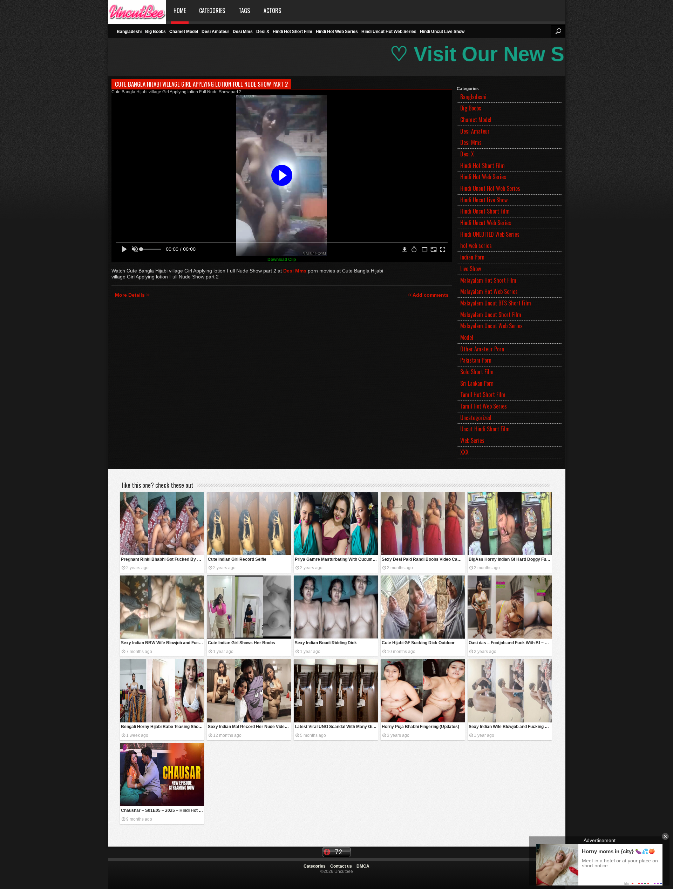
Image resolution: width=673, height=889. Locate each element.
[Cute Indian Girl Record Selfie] (249, 523)
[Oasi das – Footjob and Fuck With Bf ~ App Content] (510, 607)
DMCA (362, 866)
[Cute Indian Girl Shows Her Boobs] (249, 607)
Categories (212, 10)
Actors (272, 10)
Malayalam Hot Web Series (489, 291)
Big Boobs (155, 31)
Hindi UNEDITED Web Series (489, 234)
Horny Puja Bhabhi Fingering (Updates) (420, 726)
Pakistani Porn (475, 360)
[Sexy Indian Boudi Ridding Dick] (336, 607)
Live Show (470, 268)
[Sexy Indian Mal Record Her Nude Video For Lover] (249, 690)
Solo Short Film (477, 372)
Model (466, 337)
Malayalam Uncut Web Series (491, 326)
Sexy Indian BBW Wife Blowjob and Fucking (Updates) (162, 642)
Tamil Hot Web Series (483, 406)
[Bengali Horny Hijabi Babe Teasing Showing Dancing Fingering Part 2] (162, 690)
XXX (464, 452)
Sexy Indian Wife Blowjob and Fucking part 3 (510, 726)
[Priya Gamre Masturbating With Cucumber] (336, 523)
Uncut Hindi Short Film (485, 429)
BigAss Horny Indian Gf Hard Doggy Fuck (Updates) (510, 559)
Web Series (472, 440)
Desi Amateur (215, 31)
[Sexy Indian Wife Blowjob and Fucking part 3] (510, 690)
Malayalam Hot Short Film (488, 280)
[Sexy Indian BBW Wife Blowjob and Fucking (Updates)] (162, 607)
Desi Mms (243, 31)
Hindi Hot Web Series (337, 31)
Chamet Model (183, 31)
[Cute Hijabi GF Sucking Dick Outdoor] (423, 607)
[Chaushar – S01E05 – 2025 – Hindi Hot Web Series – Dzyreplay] (162, 774)
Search (558, 31)
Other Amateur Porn (482, 349)
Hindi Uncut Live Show (442, 31)
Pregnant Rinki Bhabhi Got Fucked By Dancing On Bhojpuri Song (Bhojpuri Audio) (162, 559)
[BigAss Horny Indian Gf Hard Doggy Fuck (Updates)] (510, 523)
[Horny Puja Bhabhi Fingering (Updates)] (423, 690)
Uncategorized (475, 417)
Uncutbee (137, 10)
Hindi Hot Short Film (292, 31)
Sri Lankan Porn (477, 383)
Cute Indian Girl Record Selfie (237, 559)
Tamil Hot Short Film (482, 394)
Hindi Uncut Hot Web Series (388, 31)
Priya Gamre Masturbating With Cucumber (336, 559)
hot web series (476, 245)
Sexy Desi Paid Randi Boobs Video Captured (423, 559)
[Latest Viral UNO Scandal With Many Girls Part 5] (336, 690)
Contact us (341, 866)
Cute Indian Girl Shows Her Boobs (241, 642)
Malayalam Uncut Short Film (490, 314)
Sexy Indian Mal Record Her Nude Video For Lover (249, 726)
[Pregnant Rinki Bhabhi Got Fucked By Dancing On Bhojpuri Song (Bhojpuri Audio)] (162, 523)
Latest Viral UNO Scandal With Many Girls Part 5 (336, 726)
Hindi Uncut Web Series (485, 222)
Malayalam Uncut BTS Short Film (495, 303)
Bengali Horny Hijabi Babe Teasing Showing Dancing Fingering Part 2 (162, 726)
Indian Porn (472, 257)
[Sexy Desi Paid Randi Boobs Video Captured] (423, 523)
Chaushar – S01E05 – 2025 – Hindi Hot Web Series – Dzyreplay (162, 810)
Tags (244, 10)
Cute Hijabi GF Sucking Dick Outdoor (418, 642)
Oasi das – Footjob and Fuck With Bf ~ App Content (510, 642)
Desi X (262, 31)
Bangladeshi (129, 31)
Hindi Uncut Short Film (485, 211)
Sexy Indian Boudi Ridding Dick (326, 642)
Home (180, 10)
